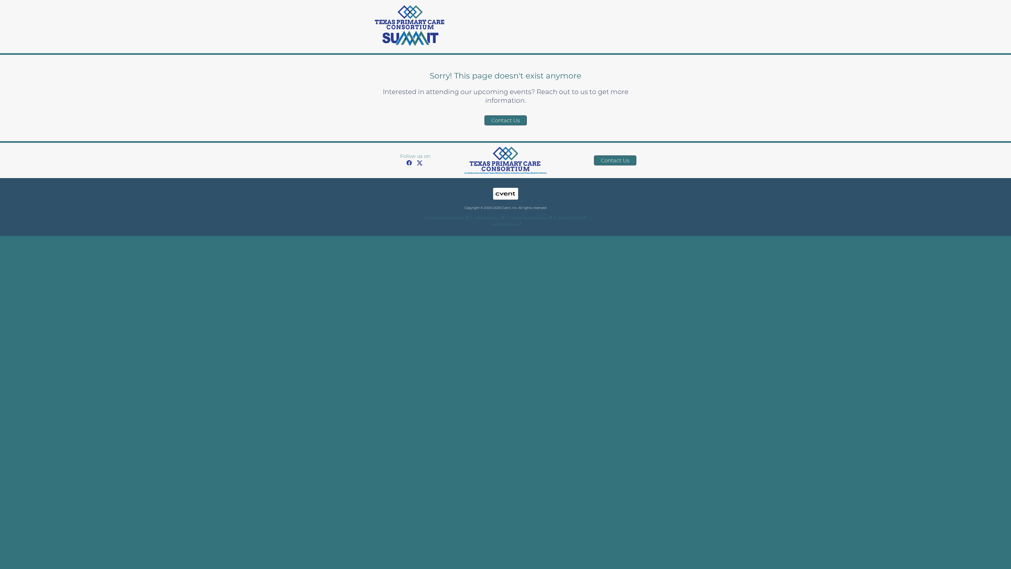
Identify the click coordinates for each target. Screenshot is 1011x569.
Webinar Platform (569, 217)
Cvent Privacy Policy (503, 223)
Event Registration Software (528, 217)
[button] (410, 164)
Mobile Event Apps (487, 217)
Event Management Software (444, 217)
